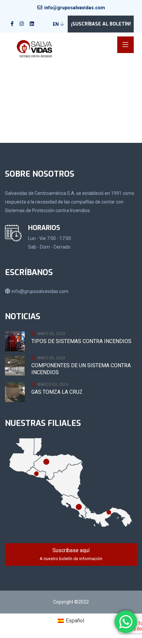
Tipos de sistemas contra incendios (81, 341)
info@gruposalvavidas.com (74, 7)
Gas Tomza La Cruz (57, 392)
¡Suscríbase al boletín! (101, 24)
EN (56, 24)
